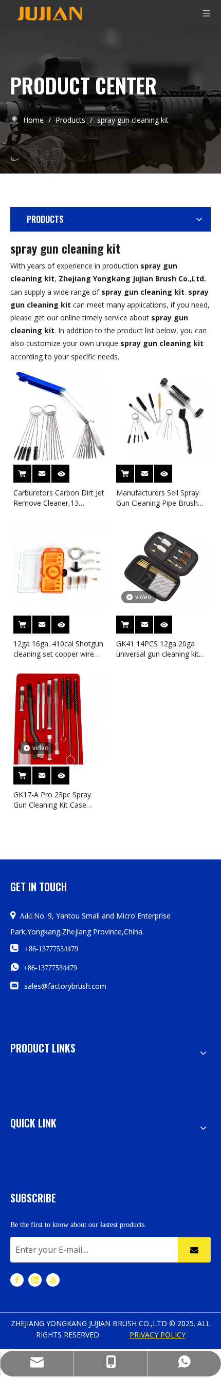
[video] (162, 567)
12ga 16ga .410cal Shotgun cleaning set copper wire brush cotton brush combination (58, 649)
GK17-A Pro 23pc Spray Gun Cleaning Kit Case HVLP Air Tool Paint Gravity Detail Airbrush (58, 800)
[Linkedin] (35, 1280)
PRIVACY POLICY (158, 1334)
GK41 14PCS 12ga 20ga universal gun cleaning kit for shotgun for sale (157, 649)
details (67, 471)
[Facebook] (17, 1280)
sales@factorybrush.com (65, 986)
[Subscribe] (194, 1249)
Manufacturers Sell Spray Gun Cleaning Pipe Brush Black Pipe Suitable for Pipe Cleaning (161, 498)
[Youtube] (53, 1280)
